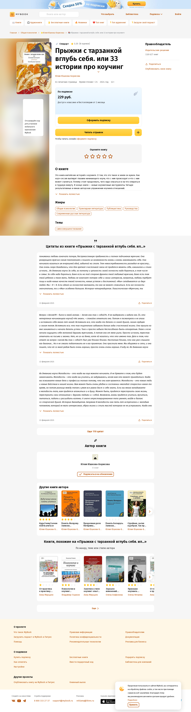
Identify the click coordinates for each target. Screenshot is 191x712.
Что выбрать (107, 14)
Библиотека (132, 14)
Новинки (82, 22)
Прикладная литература (91, 208)
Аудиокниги (36, 22)
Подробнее (132, 700)
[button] (150, 511)
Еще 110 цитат (95, 431)
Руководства (131, 208)
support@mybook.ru (63, 700)
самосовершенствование (69, 229)
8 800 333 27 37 (42, 700)
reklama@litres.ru (85, 700)
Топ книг (100, 22)
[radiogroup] (98, 156)
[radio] (86, 156)
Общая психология (66, 208)
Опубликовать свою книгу (158, 69)
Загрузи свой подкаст (144, 22)
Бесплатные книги (60, 22)
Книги (18, 22)
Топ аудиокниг (119, 22)
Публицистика (114, 208)
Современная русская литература (73, 213)
